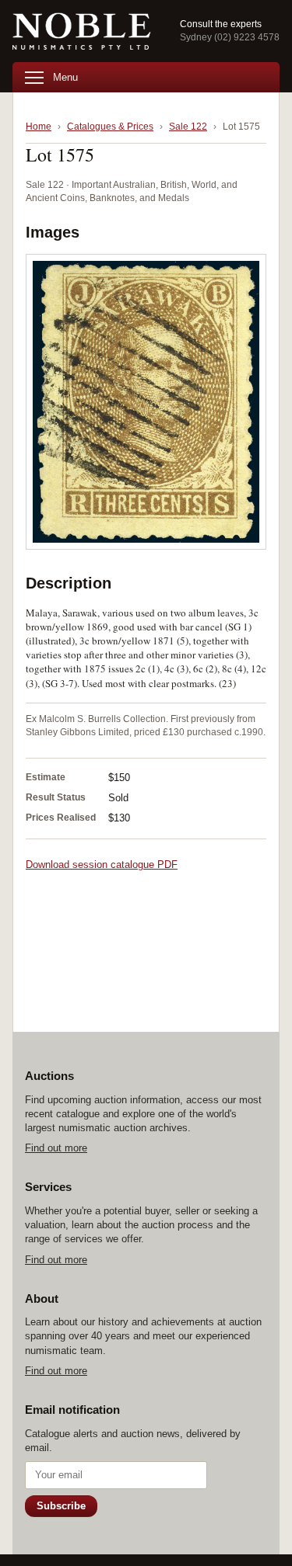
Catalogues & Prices (110, 126)
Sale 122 (188, 126)
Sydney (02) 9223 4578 (230, 37)
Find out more (56, 1148)
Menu (65, 77)
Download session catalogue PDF (102, 864)
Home (38, 126)
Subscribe (61, 1506)
